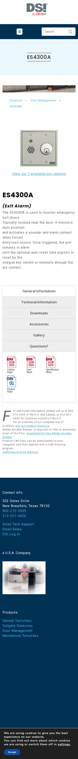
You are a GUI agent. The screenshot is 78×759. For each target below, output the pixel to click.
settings (64, 744)
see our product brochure (32, 425)
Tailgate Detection (17, 626)
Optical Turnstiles (17, 621)
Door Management (17, 631)
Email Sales (12, 529)
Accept (12, 752)
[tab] (19, 32)
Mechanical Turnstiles (20, 636)
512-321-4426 (14, 516)
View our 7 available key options (39, 174)
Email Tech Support (18, 524)
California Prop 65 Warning (20, 452)
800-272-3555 (14, 511)
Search (70, 32)
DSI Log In (11, 534)
